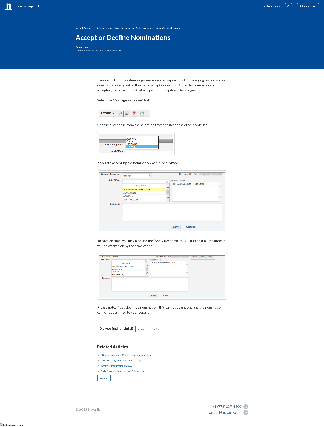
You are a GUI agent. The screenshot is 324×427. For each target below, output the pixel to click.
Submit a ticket (308, 6)
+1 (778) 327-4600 (227, 406)
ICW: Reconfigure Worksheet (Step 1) (121, 360)
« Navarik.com (272, 6)
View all (104, 377)
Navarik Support (27, 6)
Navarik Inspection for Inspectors (133, 28)
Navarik (94, 409)
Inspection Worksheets (167, 28)
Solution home (104, 28)
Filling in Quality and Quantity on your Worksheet (127, 355)
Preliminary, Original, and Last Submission (122, 371)
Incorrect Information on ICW (116, 365)
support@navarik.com (224, 412)
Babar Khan (82, 46)
